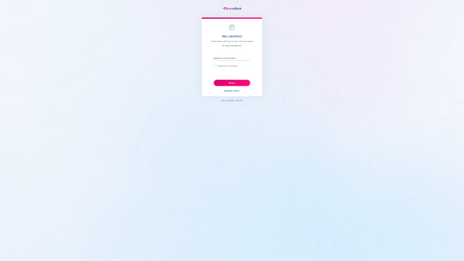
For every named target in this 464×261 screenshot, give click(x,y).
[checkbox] (215, 65)
